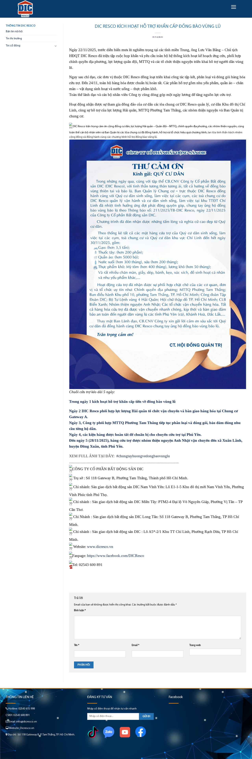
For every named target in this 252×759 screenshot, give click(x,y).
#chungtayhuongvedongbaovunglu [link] (143, 456)
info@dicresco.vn (26, 721)
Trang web (195, 645)
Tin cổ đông (13, 45)
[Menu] (233, 6)
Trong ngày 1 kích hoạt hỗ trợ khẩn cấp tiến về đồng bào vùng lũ (123, 401)
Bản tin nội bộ (14, 31)
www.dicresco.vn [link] (100, 547)
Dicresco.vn (27, 728)
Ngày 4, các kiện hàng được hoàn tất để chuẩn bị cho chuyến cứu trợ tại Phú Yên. (135, 434)
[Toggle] (55, 46)
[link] (115, 556)
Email (135, 645)
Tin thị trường (14, 38)
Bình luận (80, 610)
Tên (76, 645)
